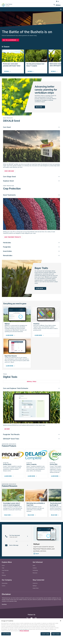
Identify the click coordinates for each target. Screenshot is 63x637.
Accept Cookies (45, 633)
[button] (31, 127)
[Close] (60, 620)
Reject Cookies (56, 633)
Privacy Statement (24, 630)
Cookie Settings (6, 633)
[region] (31, 627)
